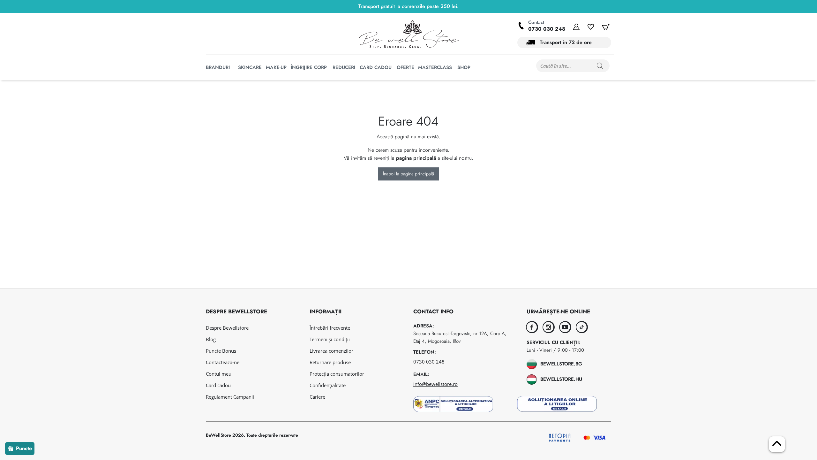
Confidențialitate (328, 385)
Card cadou (218, 385)
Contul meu (218, 374)
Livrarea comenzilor (331, 351)
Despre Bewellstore (227, 328)
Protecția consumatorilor (337, 374)
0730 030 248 (546, 29)
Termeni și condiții (330, 339)
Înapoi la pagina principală (408, 174)
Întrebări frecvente (330, 328)
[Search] (600, 65)
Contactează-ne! (223, 362)
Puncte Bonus (221, 351)
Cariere (317, 397)
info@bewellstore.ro (435, 384)
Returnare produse (330, 362)
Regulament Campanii (230, 397)
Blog (211, 339)
